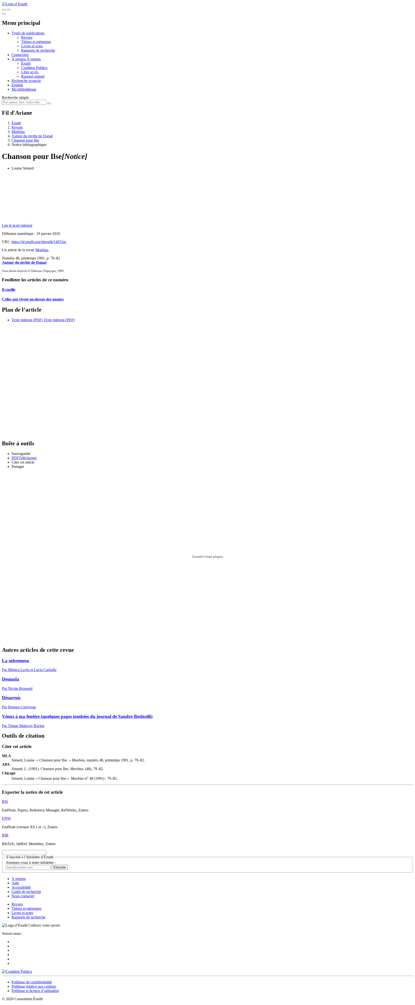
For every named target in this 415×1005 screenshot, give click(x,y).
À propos (34, 59)
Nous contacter (23, 896)
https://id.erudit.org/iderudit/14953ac (39, 242)
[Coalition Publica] (17, 971)
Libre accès (29, 72)
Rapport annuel (32, 76)
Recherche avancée (26, 81)
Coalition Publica (34, 68)
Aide (15, 883)
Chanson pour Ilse (25, 140)
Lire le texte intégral (17, 225)
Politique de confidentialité (32, 982)
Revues (26, 37)
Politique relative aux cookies (34, 986)
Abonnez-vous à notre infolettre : (31, 863)
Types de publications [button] (28, 33)
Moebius (18, 132)
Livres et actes (32, 46)
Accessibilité (21, 887)
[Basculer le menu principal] (4, 14)
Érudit (26, 63)
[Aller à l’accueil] (14, 4)
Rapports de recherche (38, 50)
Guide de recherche (26, 892)
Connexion (20, 55)
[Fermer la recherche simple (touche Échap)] (9, 9)
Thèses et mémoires (36, 42)
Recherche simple (15, 97)
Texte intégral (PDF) (27, 320)
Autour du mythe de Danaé (32, 136)
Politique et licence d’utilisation (35, 991)
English (17, 85)
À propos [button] (19, 59)
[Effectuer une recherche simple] (4, 9)
